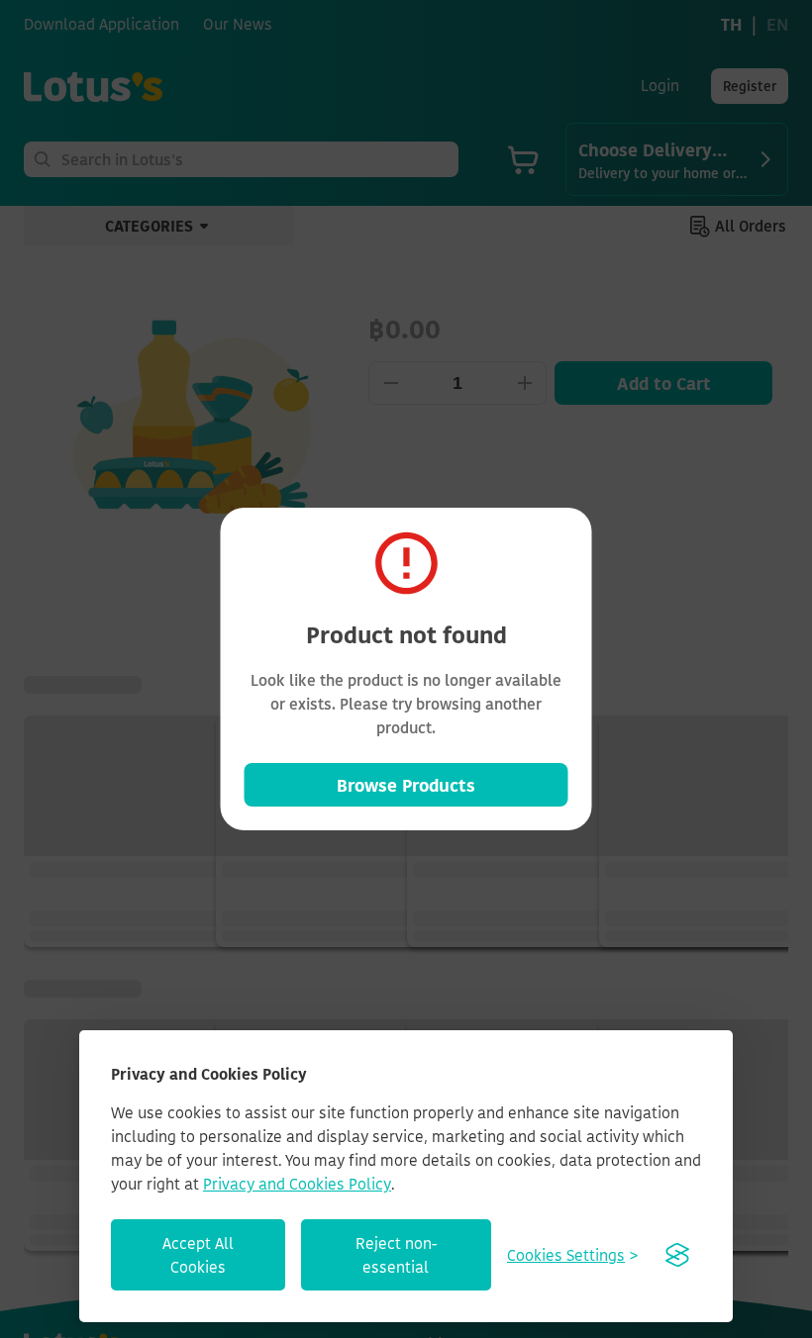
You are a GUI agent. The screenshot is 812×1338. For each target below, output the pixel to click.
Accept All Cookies (198, 1255)
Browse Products (406, 785)
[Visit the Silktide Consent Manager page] (677, 1255)
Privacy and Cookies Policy (297, 1183)
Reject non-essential (396, 1255)
